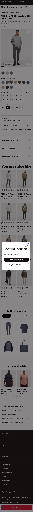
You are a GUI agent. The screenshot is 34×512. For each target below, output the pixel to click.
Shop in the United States (16, 265)
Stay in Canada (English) (16, 259)
